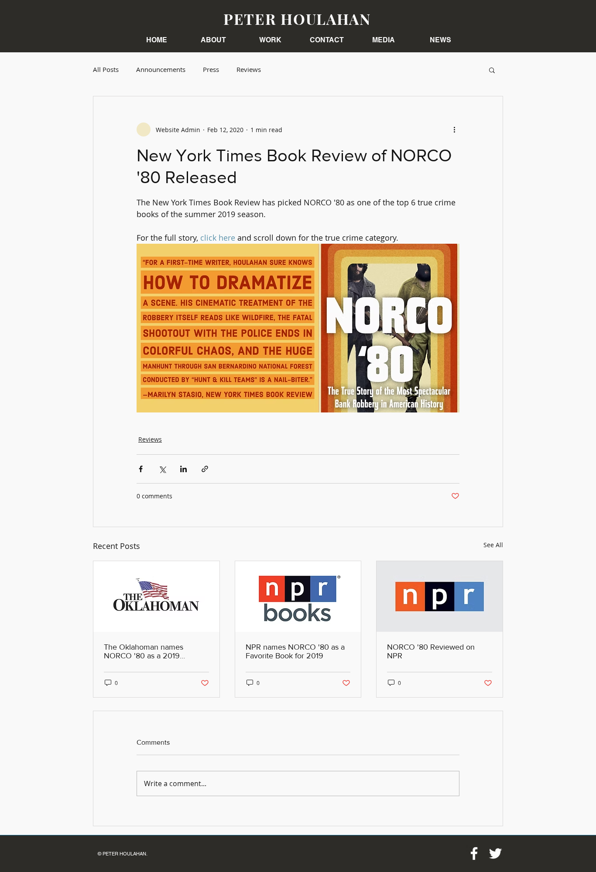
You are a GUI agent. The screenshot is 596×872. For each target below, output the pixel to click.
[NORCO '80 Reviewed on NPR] (440, 596)
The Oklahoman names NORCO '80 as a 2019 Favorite (143, 651)
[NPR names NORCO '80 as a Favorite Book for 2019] (298, 596)
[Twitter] (495, 853)
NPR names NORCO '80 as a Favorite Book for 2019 (295, 651)
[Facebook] (474, 853)
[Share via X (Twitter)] (162, 469)
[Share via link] (205, 469)
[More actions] (454, 129)
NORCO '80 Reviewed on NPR (431, 651)
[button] (270, 39)
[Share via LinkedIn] (183, 469)
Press (211, 69)
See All (493, 545)
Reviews (248, 69)
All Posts (106, 69)
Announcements (160, 69)
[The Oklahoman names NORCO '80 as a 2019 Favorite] (156, 596)
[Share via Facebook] (141, 469)
